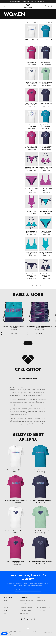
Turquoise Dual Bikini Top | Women (31, 253)
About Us (6, 600)
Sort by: (28, 22)
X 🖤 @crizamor (24, 613)
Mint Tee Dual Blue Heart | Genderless (45, 83)
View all (28, 343)
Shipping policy (49, 631)
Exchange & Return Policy (43, 607)
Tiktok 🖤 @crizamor (25, 610)
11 (44, 285)
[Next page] (48, 285)
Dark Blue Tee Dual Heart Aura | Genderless (45, 146)
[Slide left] (24, 339)
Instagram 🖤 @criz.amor (26, 600)
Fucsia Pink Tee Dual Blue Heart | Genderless (31, 104)
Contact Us (6, 604)
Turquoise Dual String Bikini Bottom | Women (46, 210)
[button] (4, 5)
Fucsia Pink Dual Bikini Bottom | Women (31, 189)
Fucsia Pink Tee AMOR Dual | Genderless (31, 61)
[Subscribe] (39, 590)
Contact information (48, 632)
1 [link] (28, 285)
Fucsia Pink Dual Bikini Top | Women (46, 189)
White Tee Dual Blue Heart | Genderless (31, 83)
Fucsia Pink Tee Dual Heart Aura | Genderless (31, 146)
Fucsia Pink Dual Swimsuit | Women (31, 210)
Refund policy (25, 631)
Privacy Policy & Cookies (43, 604)
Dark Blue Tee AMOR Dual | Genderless (45, 61)
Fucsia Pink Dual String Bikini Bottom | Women (31, 168)
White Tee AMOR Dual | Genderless (31, 40)
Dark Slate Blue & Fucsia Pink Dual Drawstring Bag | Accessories (39, 327)
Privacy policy (33, 631)
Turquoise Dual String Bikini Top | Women (31, 232)
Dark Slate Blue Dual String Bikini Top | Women (45, 275)
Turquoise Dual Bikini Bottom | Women (45, 232)
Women (6, 610)
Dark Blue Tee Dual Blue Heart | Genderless (45, 104)
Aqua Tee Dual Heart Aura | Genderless (45, 125)
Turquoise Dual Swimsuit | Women (45, 253)
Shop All (6, 607)
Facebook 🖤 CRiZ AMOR (26, 604)
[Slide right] (31, 339)
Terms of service (40, 631)
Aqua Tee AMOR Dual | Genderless (45, 40)
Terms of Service (41, 600)
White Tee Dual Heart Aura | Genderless (31, 125)
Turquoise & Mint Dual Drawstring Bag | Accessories (13, 327)
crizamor (10, 631)
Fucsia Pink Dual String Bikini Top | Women (45, 168)
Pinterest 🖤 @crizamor (26, 607)
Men (5, 613)
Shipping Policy (41, 610)
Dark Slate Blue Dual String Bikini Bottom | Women (31, 275)
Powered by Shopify (16, 631)
